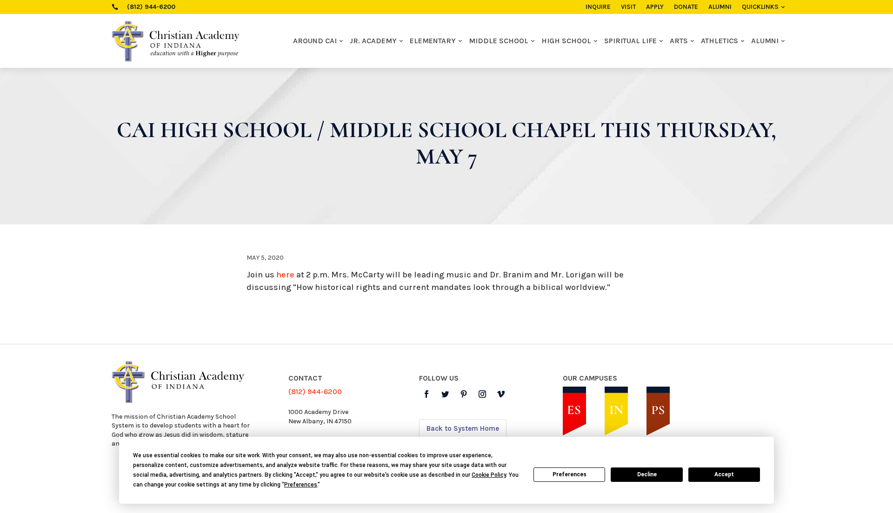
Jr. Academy (373, 40)
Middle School (498, 40)
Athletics (719, 40)
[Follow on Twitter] (445, 394)
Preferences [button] (300, 484)
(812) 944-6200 (315, 391)
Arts (679, 40)
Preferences (569, 474)
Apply (655, 7)
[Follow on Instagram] (482, 394)
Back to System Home (463, 428)
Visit (628, 7)
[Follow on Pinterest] (463, 394)
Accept (724, 474)
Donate (686, 7)
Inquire (598, 7)
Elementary (433, 40)
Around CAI (315, 40)
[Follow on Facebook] (426, 394)
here (285, 275)
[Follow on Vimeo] (500, 394)
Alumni (720, 7)
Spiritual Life (630, 40)
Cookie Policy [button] (489, 475)
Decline (647, 474)
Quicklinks (760, 7)
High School (566, 40)
